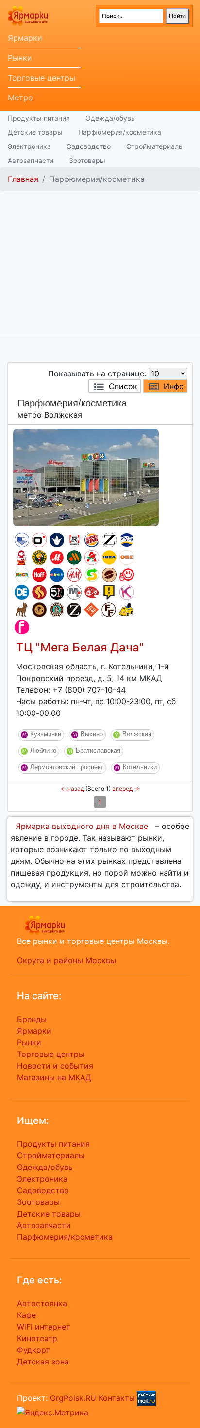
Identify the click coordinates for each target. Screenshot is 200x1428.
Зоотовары (87, 160)
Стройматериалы (155, 146)
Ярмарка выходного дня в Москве (82, 826)
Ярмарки (25, 38)
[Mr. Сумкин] (74, 592)
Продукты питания (39, 118)
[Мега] (22, 575)
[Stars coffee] (57, 609)
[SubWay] (91, 575)
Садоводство (89, 146)
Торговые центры (41, 77)
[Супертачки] (126, 609)
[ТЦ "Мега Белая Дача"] (86, 477)
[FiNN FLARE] (108, 609)
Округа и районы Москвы (66, 960)
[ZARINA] (74, 610)
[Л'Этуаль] (126, 540)
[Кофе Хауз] (39, 609)
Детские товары (35, 132)
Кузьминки (45, 734)
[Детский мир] (57, 575)
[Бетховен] (22, 609)
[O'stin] (39, 540)
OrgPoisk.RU (73, 1398)
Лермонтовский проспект (66, 767)
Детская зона (43, 1361)
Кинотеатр (37, 1338)
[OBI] (126, 557)
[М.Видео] (57, 557)
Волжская (136, 734)
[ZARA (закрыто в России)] (109, 540)
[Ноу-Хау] (109, 592)
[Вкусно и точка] (74, 557)
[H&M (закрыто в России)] (74, 575)
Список (123, 386)
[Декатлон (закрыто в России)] (22, 592)
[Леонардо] (91, 592)
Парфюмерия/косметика (119, 132)
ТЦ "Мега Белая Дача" (80, 647)
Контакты (117, 1398)
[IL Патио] (39, 592)
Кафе (26, 1315)
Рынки (20, 58)
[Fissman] (22, 627)
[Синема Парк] (22, 540)
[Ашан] (91, 557)
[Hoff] (39, 575)
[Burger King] (91, 540)
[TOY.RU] (91, 609)
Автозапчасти (30, 160)
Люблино (43, 750)
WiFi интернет (43, 1326)
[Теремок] (22, 557)
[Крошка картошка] (39, 557)
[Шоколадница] (109, 575)
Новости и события (55, 1066)
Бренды (32, 1019)
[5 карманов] (57, 592)
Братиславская (98, 750)
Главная (23, 179)
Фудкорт (33, 1350)
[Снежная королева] (57, 540)
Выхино (92, 734)
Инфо (174, 386)
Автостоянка (42, 1303)
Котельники (140, 767)
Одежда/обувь (110, 118)
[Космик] (126, 592)
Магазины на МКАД (54, 1077)
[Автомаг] (126, 575)
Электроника (29, 146)
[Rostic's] (74, 540)
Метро (20, 97)
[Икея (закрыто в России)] (109, 557)
